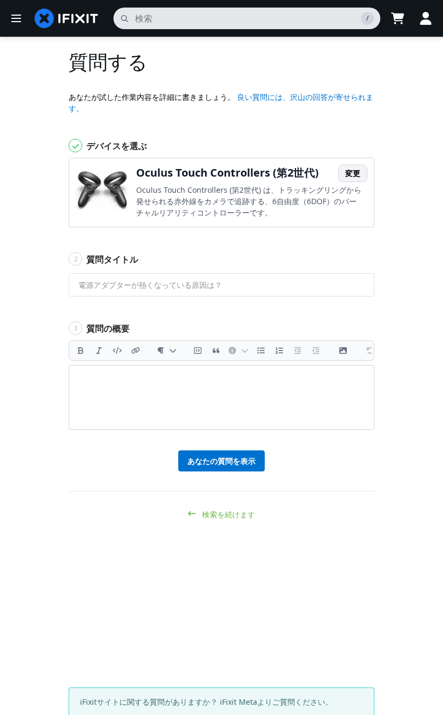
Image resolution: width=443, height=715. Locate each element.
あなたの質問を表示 (221, 461)
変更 (352, 173)
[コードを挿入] (117, 350)
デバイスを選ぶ (115, 146)
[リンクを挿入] (135, 350)
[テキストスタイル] (166, 350)
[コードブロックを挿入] (197, 350)
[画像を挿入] (343, 350)
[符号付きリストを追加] (279, 350)
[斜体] (99, 350)
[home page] (66, 18)
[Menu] (16, 18)
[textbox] (221, 397)
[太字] (80, 350)
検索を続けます (227, 514)
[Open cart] (397, 18)
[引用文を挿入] (216, 350)
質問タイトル (106, 259)
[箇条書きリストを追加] (261, 350)
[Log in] (426, 18)
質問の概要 (102, 328)
